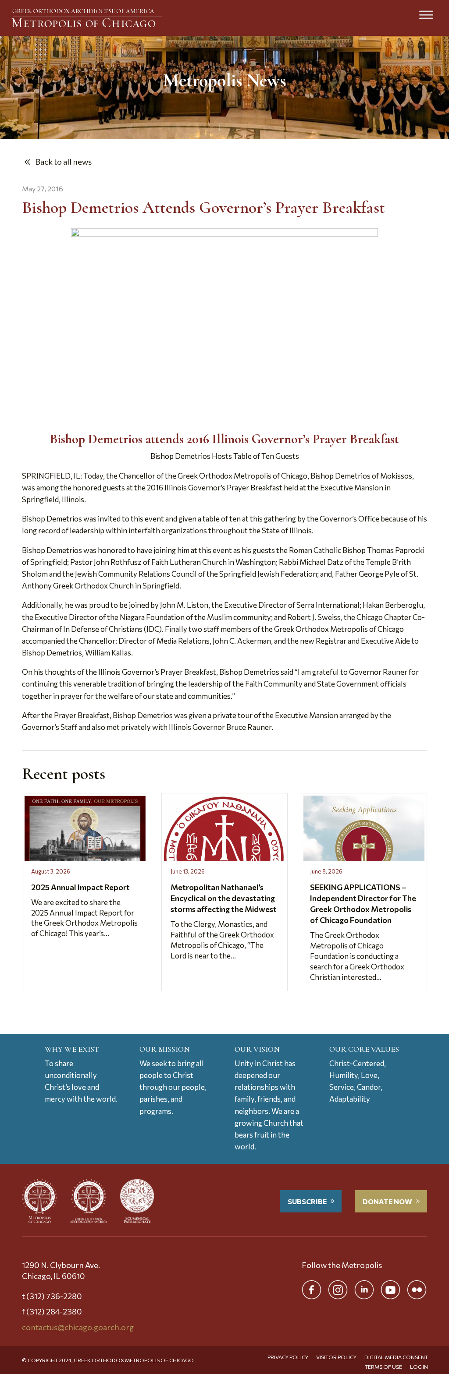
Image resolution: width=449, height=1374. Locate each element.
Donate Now (387, 1201)
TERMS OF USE (383, 1366)
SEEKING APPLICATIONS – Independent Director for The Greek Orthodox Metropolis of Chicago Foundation (363, 903)
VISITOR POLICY (336, 1357)
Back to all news (63, 161)
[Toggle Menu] (426, 15)
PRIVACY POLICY (287, 1357)
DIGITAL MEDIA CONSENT (396, 1357)
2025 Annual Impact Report (80, 887)
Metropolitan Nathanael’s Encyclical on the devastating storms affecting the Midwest (224, 898)
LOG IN (419, 1366)
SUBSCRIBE (307, 1201)
